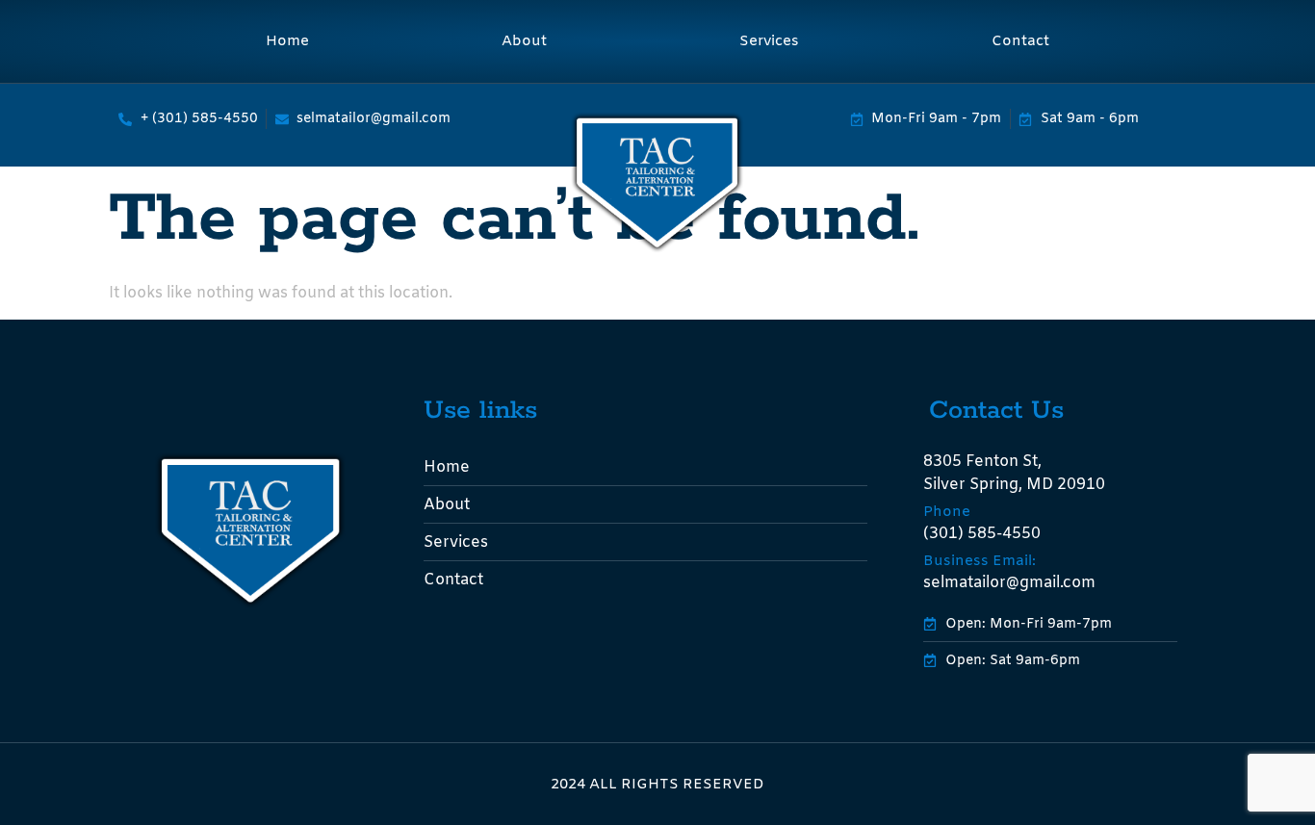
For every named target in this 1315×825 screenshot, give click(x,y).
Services (769, 41)
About (524, 41)
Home (287, 41)
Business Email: (979, 561)
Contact (1020, 41)
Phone (946, 512)
